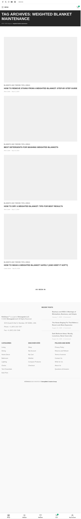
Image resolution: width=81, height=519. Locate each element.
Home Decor (6, 354)
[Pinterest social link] (14, 2)
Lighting (4, 362)
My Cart (31, 354)
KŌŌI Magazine (8, 23)
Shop (30, 347)
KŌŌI (3, 23)
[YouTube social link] (11, 2)
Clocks (4, 365)
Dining (4, 351)
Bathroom (5, 358)
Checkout (31, 365)
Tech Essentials (7, 369)
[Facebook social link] (3, 2)
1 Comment (67, 317)
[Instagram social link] (8, 2)
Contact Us (58, 358)
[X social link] (5, 2)
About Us (58, 365)
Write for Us (59, 362)
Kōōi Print (5, 373)
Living (3, 347)
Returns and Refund (61, 351)
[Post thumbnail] (45, 314)
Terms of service (60, 354)
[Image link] (14, 311)
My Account (32, 351)
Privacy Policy (59, 347)
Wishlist (30, 358)
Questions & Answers (62, 369)
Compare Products (34, 362)
